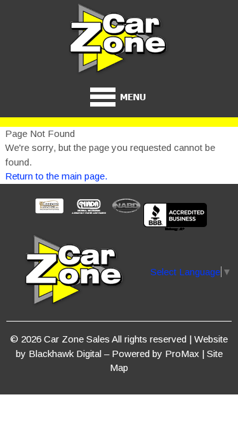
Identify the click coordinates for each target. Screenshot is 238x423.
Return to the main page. (56, 176)
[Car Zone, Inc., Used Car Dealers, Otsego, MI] (175, 218)
